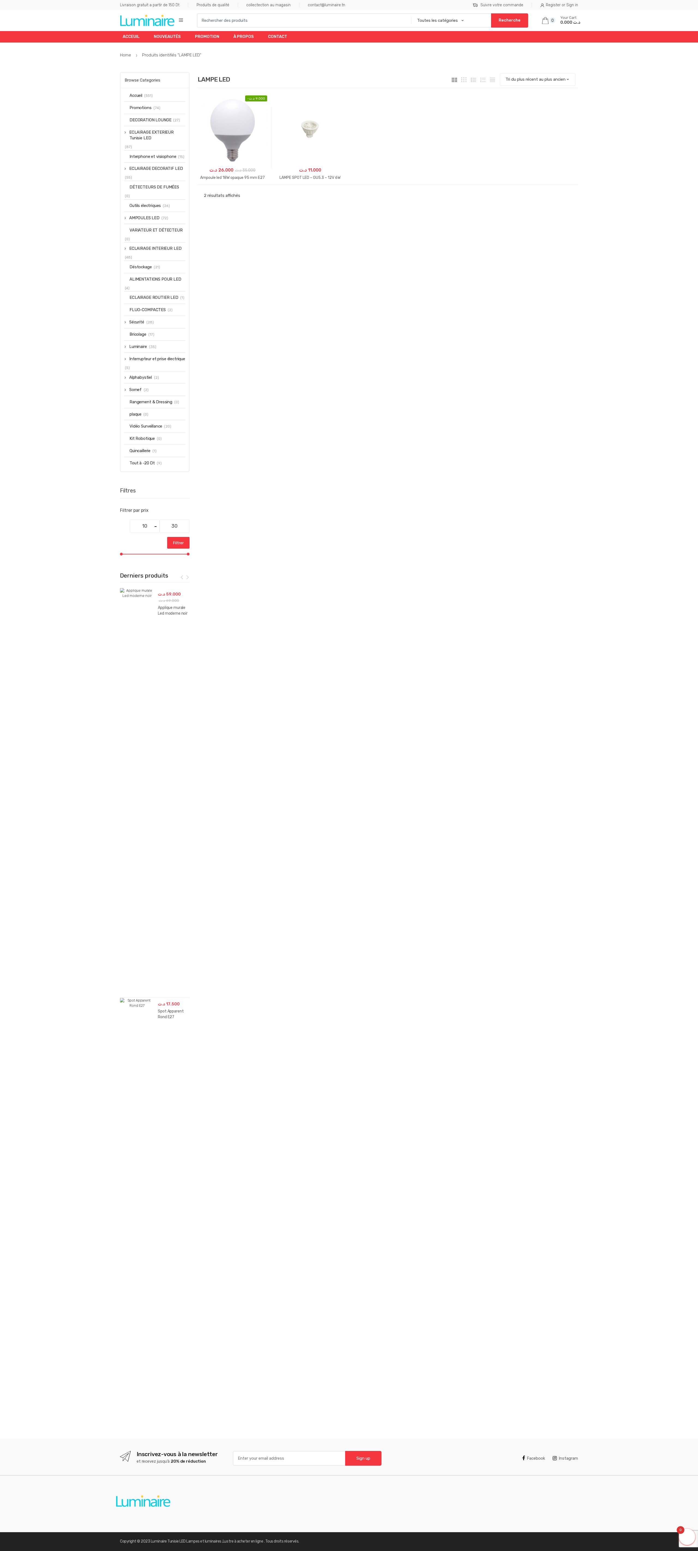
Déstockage (141, 266)
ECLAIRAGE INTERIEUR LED (155, 248)
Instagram (568, 1458)
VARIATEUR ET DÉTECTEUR (156, 230)
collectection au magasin (268, 5)
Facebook (536, 1458)
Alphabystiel (140, 377)
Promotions (141, 107)
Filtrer (178, 542)
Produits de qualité (213, 5)
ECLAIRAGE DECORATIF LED (156, 168)
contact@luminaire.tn (326, 5)
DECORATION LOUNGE (150, 120)
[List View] (473, 79)
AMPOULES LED (144, 217)
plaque (136, 414)
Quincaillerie (140, 450)
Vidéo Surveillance (146, 426)
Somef (135, 389)
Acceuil (131, 36)
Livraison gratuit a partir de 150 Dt (149, 5)
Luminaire (138, 346)
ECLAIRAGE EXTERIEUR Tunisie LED (151, 135)
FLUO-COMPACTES (148, 309)
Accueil (136, 95)
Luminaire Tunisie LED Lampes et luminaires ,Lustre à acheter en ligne (207, 1541)
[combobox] (302, 20)
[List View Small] (492, 79)
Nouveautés (167, 36)
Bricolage (138, 334)
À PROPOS (243, 36)
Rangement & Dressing (151, 401)
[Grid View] (454, 79)
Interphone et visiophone (153, 156)
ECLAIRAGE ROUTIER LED (154, 297)
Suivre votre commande (501, 5)
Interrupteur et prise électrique (157, 358)
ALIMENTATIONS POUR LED (155, 279)
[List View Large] (483, 79)
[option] (154, 997)
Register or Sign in (562, 5)
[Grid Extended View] (464, 79)
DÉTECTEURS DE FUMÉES (154, 187)
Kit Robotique (142, 438)
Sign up (363, 1458)
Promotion (207, 36)
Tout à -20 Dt (142, 463)
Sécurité (136, 322)
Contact (277, 36)
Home (125, 55)
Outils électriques (145, 205)
